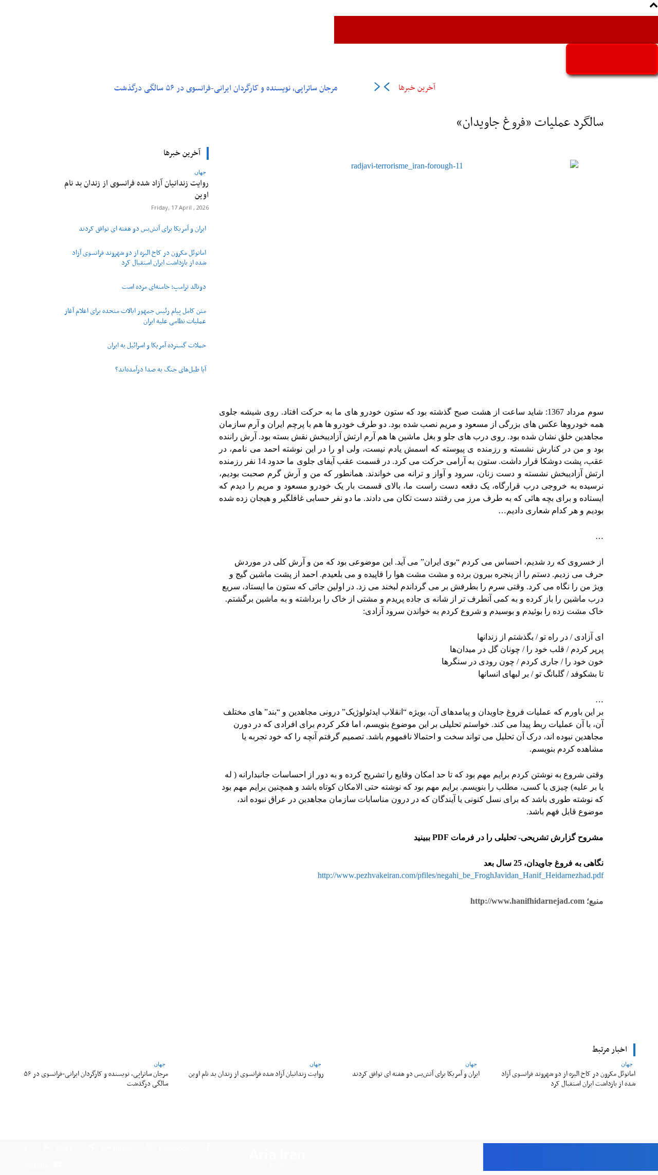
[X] (46, 1148)
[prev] (386, 89)
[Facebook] (208, 1148)
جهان (200, 172)
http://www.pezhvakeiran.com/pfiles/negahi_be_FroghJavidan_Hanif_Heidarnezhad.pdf (460, 875)
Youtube (36, 1166)
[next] (377, 89)
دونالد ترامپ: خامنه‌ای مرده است (164, 287)
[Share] (91, 1148)
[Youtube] (57, 1166)
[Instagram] (149, 1148)
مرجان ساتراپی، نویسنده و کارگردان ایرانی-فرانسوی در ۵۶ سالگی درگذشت (225, 88)
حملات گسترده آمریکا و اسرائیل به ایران (156, 345)
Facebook (174, 1148)
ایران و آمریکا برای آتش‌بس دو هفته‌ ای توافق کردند (142, 229)
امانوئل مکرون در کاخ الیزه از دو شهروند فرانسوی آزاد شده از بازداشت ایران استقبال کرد (139, 258)
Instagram (116, 1148)
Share (64, 1148)
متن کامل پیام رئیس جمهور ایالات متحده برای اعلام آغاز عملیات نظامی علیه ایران (135, 316)
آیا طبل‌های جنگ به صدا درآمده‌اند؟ (160, 370)
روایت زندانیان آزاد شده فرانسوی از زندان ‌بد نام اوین (136, 189)
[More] (261, 970)
